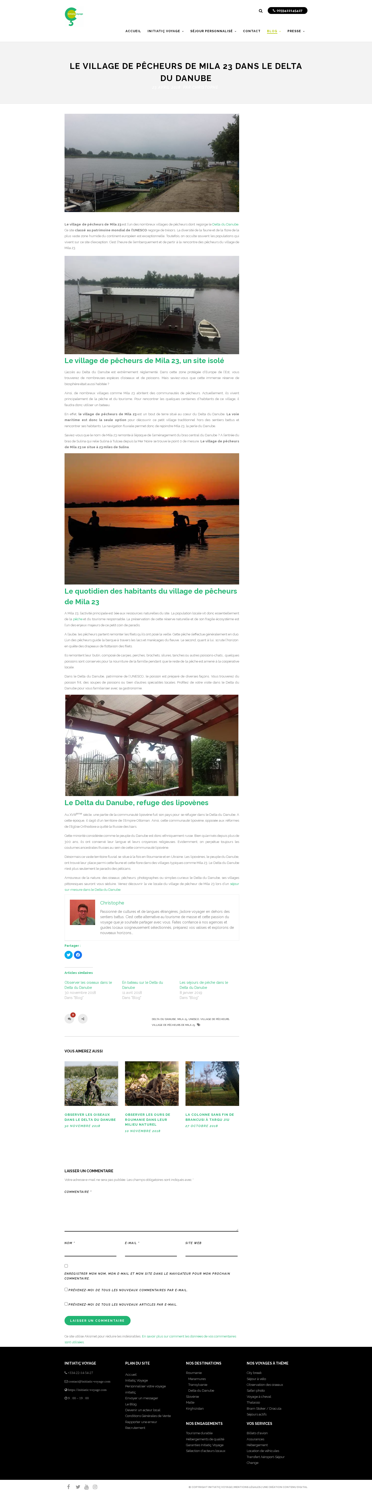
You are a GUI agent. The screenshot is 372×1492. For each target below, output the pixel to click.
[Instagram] (92, 1487)
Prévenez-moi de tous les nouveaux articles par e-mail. (123, 1304)
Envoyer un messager (141, 1398)
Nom (70, 1243)
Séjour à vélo (256, 1379)
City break (254, 1373)
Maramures (196, 1379)
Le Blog (131, 1404)
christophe (205, 87)
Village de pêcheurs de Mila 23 (173, 1025)
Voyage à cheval (259, 1397)
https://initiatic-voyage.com (87, 1389)
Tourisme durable (199, 1433)
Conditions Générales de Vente (148, 1416)
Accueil (131, 1374)
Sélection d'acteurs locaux (205, 1451)
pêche (77, 619)
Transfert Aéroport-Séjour (266, 1457)
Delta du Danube (225, 224)
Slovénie (192, 1397)
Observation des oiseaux (265, 1385)
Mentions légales (247, 1487)
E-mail (132, 1243)
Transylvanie (196, 1385)
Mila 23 (182, 1019)
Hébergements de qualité (205, 1439)
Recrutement (135, 1428)
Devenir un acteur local (142, 1410)
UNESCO (194, 1019)
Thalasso (253, 1402)
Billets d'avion (257, 1433)
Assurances (255, 1439)
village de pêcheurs (214, 1019)
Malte (190, 1402)
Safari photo (256, 1390)
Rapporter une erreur (141, 1422)
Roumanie (194, 1373)
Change (252, 1463)
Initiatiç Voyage (136, 1380)
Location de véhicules (263, 1451)
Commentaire (78, 1192)
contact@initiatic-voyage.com (89, 1381)
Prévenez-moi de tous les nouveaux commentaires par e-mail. (128, 1290)
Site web (193, 1243)
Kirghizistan (195, 1408)
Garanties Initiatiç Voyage (204, 1445)
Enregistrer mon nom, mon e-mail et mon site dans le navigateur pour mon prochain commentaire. (147, 1276)
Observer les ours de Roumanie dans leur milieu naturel (147, 1119)
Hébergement (257, 1445)
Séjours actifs (256, 1414)
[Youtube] (84, 1487)
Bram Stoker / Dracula (264, 1408)
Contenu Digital (295, 1487)
